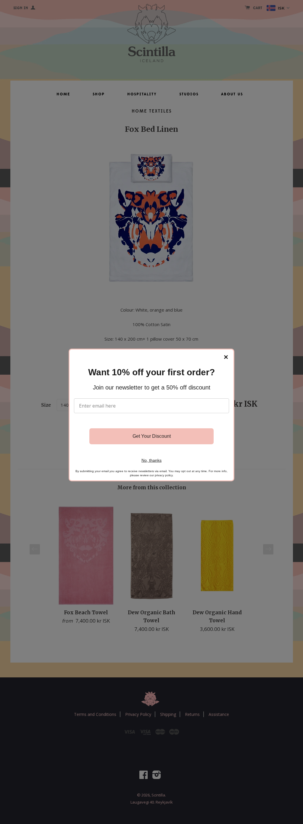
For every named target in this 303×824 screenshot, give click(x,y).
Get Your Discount (152, 436)
